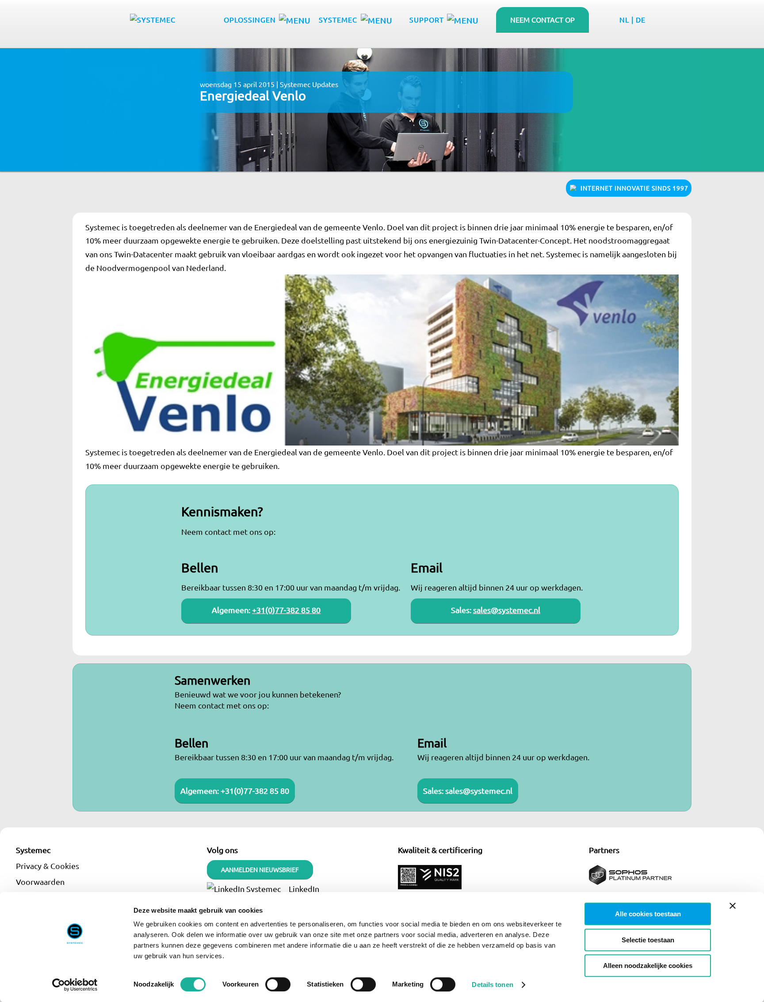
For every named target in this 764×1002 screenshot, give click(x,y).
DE (641, 19)
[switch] (277, 984)
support (426, 19)
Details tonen (492, 984)
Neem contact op (542, 19)
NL (624, 19)
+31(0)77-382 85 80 (286, 609)
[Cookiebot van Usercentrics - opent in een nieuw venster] (75, 984)
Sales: (434, 790)
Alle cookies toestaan (648, 914)
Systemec (33, 849)
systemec (338, 19)
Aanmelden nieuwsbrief (260, 869)
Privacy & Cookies (47, 865)
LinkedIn (304, 888)
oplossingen (250, 19)
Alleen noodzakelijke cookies (647, 965)
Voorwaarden (40, 881)
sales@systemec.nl (506, 609)
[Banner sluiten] (733, 906)
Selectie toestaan (648, 940)
